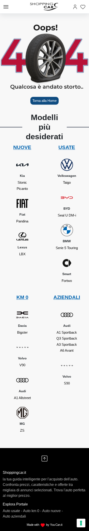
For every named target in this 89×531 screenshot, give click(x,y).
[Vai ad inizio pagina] (44, 458)
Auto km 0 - (32, 511)
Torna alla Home (44, 101)
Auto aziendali (14, 516)
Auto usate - (12, 511)
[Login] (75, 7)
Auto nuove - (52, 511)
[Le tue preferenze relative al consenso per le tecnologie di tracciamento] (81, 523)
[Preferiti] (83, 7)
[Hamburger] (5, 6)
